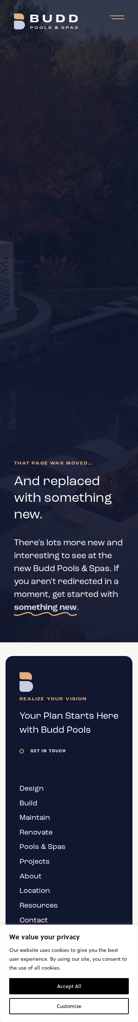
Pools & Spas (43, 847)
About (31, 876)
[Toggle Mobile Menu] (117, 17)
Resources (39, 905)
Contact (34, 920)
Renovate (36, 832)
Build (29, 803)
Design (32, 789)
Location (35, 891)
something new (45, 607)
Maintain (35, 818)
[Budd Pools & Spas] (46, 21)
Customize (69, 1006)
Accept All (69, 986)
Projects (35, 862)
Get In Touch (49, 751)
